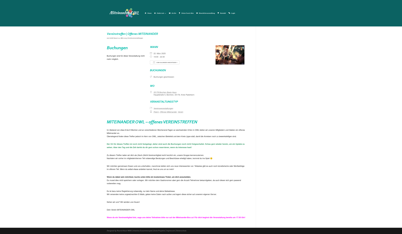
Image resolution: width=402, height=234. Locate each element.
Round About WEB (124, 231)
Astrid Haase (113, 38)
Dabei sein (160, 13)
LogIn (233, 13)
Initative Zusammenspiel (142, 231)
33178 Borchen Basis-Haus (165, 92)
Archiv (174, 13)
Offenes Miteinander (168, 112)
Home (149, 13)
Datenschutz (181, 231)
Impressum (170, 231)
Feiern (156, 112)
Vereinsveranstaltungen (135, 38)
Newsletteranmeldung (207, 13)
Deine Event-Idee (187, 13)
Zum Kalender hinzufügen (166, 62)
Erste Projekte (159, 231)
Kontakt (223, 13)
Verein (180, 112)
